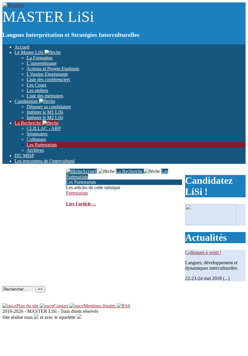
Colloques (36, 139)
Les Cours (36, 84)
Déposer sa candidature (49, 106)
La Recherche (28, 123)
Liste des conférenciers (48, 79)
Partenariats (77, 192)
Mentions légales (100, 305)
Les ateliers (37, 90)
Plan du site (28, 305)
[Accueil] (13, 5)
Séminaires (37, 133)
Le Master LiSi (29, 52)
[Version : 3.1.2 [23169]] (36, 317)
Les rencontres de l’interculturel (45, 161)
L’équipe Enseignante (47, 74)
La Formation (40, 57)
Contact (62, 305)
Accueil (22, 46)
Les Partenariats (42, 144)
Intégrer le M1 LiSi (45, 112)
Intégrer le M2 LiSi (45, 117)
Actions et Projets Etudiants (53, 68)
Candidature (27, 101)
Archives (35, 150)
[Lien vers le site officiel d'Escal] (79, 317)
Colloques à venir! (203, 252)
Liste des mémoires (45, 95)
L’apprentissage (42, 63)
